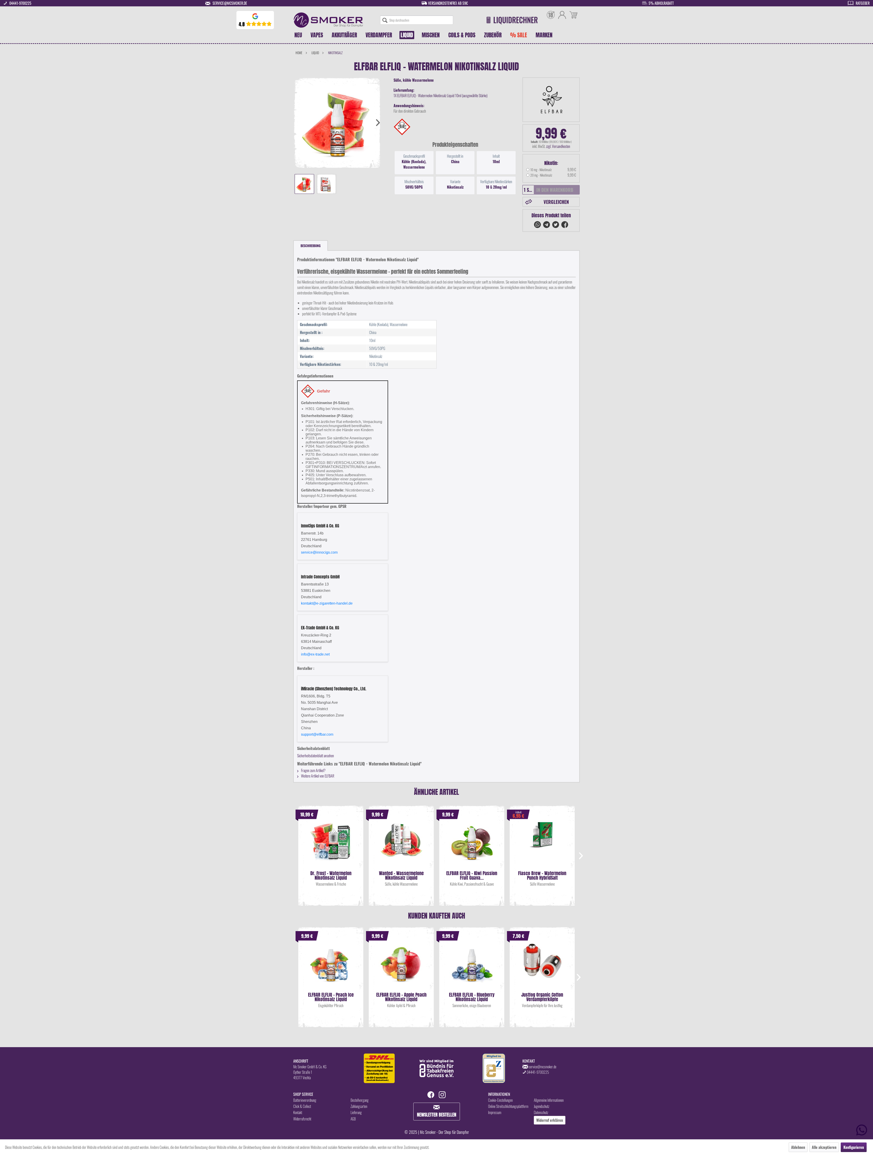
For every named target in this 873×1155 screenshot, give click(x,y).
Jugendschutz (541, 1106)
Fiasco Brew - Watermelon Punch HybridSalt (542, 875)
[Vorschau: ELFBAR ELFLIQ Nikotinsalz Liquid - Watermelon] (304, 184)
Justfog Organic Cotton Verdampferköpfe (542, 997)
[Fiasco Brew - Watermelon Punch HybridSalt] (542, 843)
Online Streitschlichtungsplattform (508, 1106)
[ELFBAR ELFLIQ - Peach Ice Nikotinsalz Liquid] (330, 965)
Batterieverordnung (304, 1100)
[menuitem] (416, 20)
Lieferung (356, 1112)
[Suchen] (385, 20)
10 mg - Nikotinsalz (541, 169)
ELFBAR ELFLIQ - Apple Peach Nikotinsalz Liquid (401, 997)
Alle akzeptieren (824, 1147)
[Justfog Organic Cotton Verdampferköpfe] (542, 965)
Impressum (494, 1112)
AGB (353, 1119)
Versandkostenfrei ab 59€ (448, 3)
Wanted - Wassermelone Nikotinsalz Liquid (401, 875)
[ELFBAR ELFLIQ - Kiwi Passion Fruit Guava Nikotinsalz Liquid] (471, 843)
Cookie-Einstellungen (500, 1100)
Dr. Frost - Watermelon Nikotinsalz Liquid (330, 875)
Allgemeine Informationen (549, 1100)
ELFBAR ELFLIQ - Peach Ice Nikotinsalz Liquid (331, 997)
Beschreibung (311, 245)
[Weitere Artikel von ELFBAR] (551, 99)
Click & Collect (302, 1106)
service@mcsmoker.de (230, 3)
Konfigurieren (853, 1147)
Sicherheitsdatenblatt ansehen (315, 755)
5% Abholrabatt (661, 3)
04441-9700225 (20, 3)
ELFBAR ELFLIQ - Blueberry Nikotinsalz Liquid (471, 997)
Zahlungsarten (359, 1106)
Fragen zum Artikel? (313, 770)
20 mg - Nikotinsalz (541, 175)
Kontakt (297, 1112)
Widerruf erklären (549, 1120)
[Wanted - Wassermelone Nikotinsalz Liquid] (401, 843)
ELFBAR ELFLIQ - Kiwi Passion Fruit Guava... (471, 875)
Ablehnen (798, 1147)
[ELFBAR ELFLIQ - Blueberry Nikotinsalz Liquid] (471, 965)
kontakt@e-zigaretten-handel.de (327, 603)
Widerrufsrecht (302, 1119)
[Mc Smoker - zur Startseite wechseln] (328, 20)
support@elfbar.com (317, 734)
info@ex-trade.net (315, 654)
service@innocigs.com (319, 552)
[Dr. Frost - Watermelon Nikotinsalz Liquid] (330, 843)
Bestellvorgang (360, 1100)
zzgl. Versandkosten (558, 146)
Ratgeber (863, 3)
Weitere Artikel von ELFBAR (317, 776)
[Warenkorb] (573, 15)
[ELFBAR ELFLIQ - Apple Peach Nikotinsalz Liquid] (401, 965)
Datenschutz (541, 1112)
